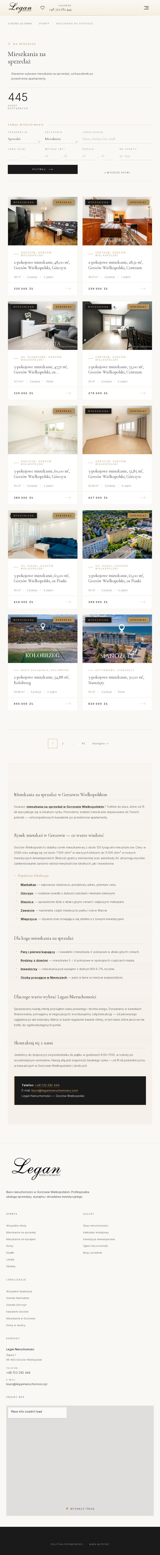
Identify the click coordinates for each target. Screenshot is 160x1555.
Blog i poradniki (92, 1252)
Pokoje (88, 149)
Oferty (44, 23)
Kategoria (53, 132)
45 (83, 743)
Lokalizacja (92, 132)
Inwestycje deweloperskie (99, 1239)
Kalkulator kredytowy (96, 1232)
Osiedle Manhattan (17, 1297)
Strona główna (20, 23)
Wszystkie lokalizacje (19, 1291)
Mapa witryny (99, 1544)
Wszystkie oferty (16, 1225)
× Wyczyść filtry (117, 172)
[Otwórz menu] (146, 8)
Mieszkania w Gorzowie (20, 1318)
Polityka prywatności (67, 1544)
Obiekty (10, 1266)
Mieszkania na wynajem (21, 1239)
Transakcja (18, 132)
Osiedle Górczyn (16, 1304)
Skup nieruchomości (95, 1225)
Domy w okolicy (15, 1325)
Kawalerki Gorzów (17, 1311)
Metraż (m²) (55, 149)
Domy (9, 1245)
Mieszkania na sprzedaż (21, 1232)
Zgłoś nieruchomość (95, 1245)
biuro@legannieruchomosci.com (54, 1090)
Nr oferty (128, 149)
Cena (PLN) (17, 149)
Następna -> (100, 743)
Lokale (10, 1259)
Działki (10, 1252)
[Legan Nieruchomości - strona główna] (53, 1169)
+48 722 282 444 (47, 1085)
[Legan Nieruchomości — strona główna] (21, 8)
